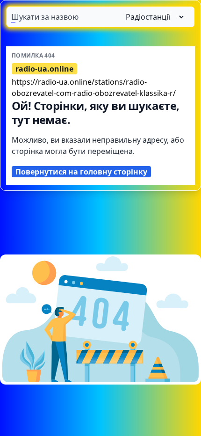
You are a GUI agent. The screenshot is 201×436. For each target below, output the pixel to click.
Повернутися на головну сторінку (81, 172)
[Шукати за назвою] (100, 17)
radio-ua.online (44, 69)
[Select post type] (151, 17)
